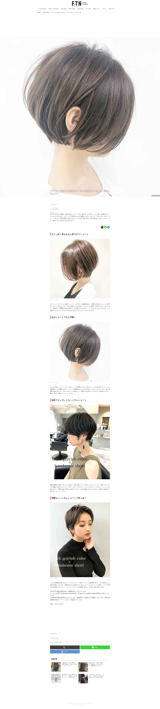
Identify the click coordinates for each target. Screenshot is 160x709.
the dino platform (82, 705)
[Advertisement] (80, 25)
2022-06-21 (54, 204)
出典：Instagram (156, 195)
